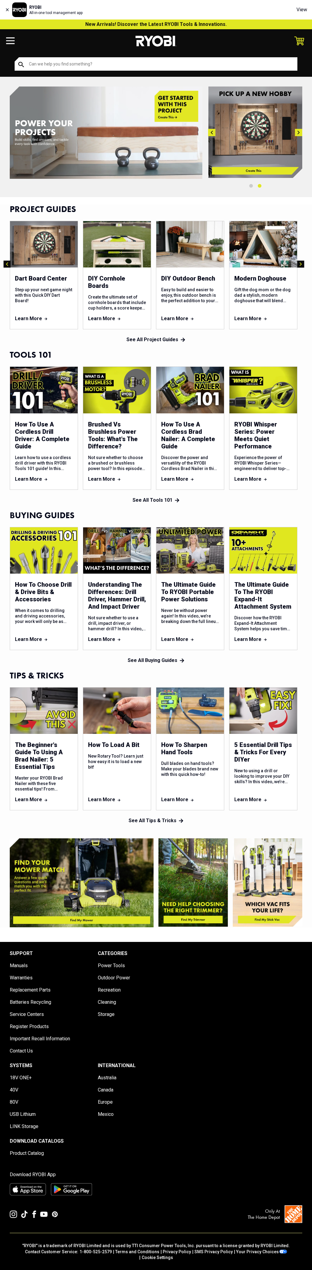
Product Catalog (27, 1153)
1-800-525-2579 (96, 1251)
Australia (107, 1078)
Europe (105, 1102)
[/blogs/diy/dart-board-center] (255, 132)
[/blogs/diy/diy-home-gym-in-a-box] (106, 133)
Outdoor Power (114, 978)
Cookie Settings (157, 1257)
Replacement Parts (30, 990)
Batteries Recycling (30, 1002)
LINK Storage (24, 1126)
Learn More (28, 318)
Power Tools (111, 965)
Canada (105, 1090)
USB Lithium (23, 1114)
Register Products (29, 1026)
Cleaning (107, 1002)
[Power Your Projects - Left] (82, 882)
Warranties (21, 978)
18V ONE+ (21, 1078)
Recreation (109, 990)
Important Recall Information (40, 1039)
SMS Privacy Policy (213, 1251)
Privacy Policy (177, 1251)
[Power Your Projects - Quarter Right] (267, 882)
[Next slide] (298, 132)
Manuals (19, 965)
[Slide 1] (251, 186)
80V (14, 1102)
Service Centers (27, 1014)
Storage (106, 1014)
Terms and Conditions (137, 1251)
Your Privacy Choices (257, 1251)
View (301, 9)
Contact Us (21, 1051)
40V (14, 1090)
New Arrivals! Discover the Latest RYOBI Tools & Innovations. (156, 24)
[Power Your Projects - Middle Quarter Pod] (193, 882)
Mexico (106, 1114)
